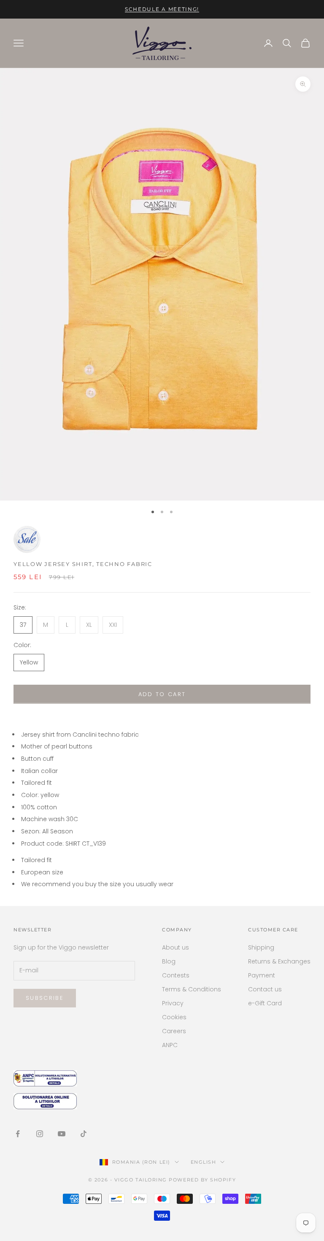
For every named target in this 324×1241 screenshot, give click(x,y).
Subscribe (45, 998)
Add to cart (162, 694)
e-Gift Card (265, 1003)
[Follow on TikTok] (83, 1133)
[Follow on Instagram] (39, 1133)
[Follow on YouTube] (61, 1133)
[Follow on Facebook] (18, 1133)
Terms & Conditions (191, 989)
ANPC (170, 1045)
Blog (169, 961)
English (203, 1162)
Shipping (261, 947)
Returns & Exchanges (279, 961)
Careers (174, 1031)
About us (175, 947)
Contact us (265, 989)
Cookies (174, 1017)
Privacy (173, 1003)
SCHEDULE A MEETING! (162, 9)
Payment (261, 975)
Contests (175, 975)
